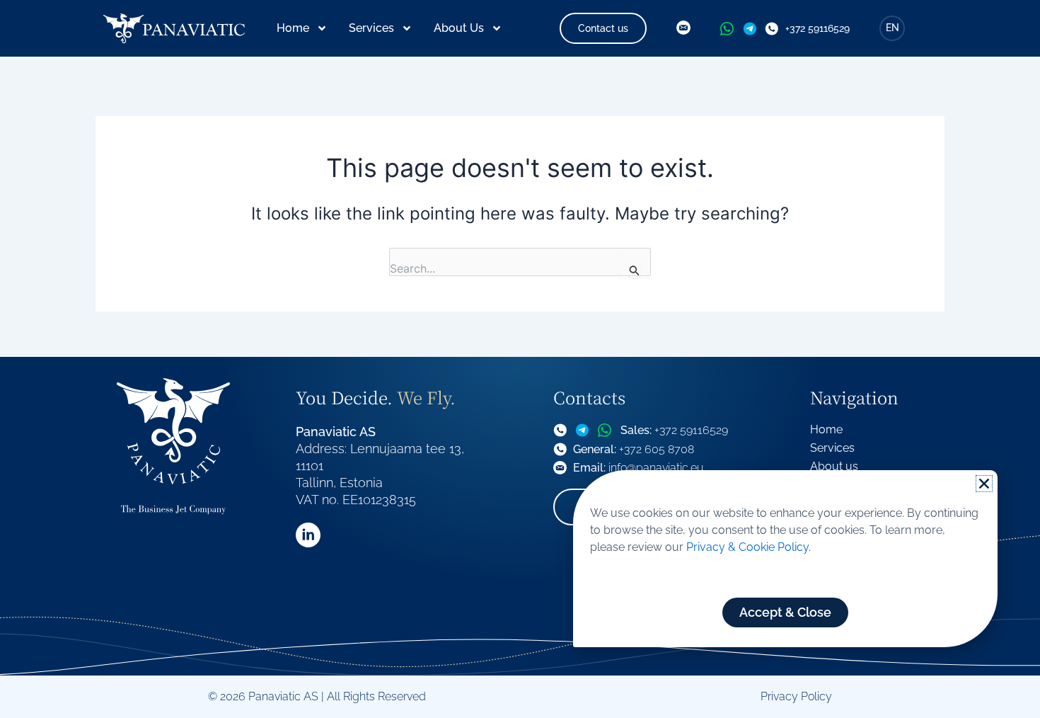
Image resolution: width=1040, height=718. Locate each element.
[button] (984, 484)
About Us (459, 28)
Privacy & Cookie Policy (747, 547)
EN (892, 27)
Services (371, 28)
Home (293, 28)
